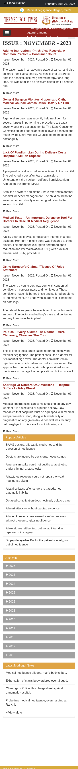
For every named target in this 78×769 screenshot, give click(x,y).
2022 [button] (11, 601)
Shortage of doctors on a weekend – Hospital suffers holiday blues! (36, 386)
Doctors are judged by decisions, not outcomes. (36, 456)
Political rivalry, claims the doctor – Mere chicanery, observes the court (34, 333)
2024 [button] (11, 583)
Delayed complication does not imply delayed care (38, 500)
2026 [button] (11, 565)
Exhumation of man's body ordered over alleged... (37, 680)
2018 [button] (11, 637)
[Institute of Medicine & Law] (57, 20)
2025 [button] (11, 574)
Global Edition (16, 3)
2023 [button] (11, 592)
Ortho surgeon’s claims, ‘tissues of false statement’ (33, 268)
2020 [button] (11, 619)
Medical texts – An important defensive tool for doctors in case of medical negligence (38, 219)
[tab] (39, 566)
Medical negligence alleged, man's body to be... (36, 672)
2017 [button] (11, 646)
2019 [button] (11, 628)
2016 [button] (11, 655)
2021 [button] (11, 610)
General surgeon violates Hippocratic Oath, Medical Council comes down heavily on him (36, 101)
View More (15, 712)
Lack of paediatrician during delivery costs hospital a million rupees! (34, 154)
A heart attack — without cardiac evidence (32, 508)
